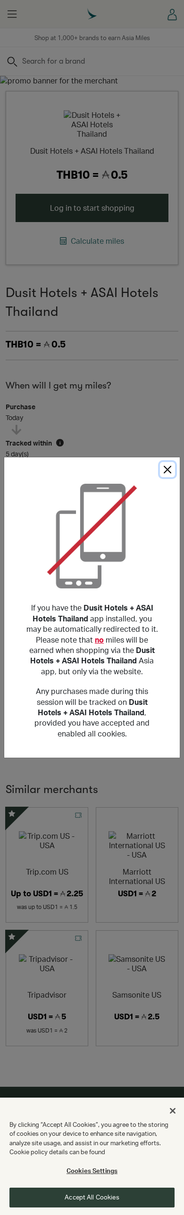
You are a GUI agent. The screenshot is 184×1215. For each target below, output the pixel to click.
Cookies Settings (92, 1170)
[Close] (167, 469)
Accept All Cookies (92, 1197)
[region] (92, 1156)
